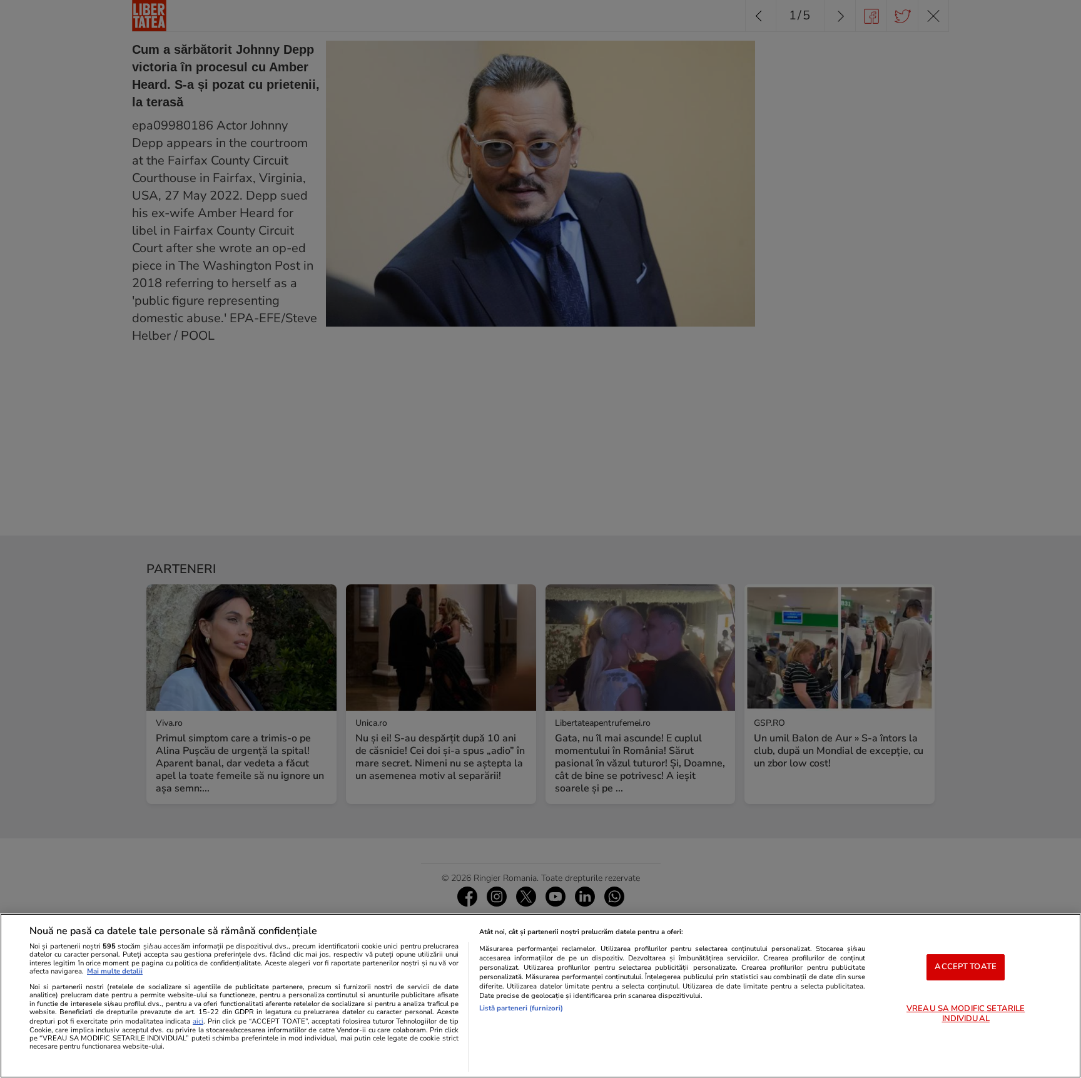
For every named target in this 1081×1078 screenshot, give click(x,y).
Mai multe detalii (115, 971)
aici (198, 1021)
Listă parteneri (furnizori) (521, 1008)
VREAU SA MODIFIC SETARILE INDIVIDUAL (965, 1013)
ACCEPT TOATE (966, 966)
